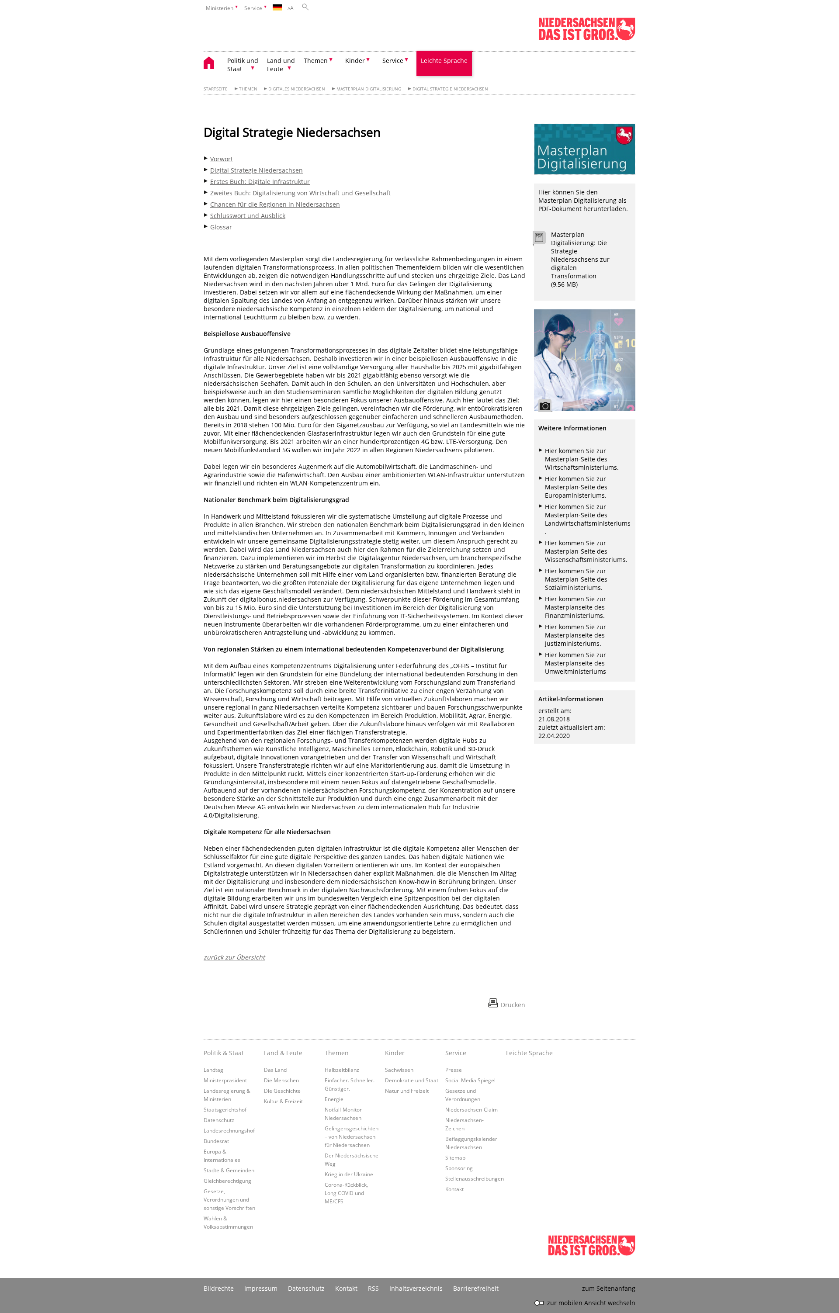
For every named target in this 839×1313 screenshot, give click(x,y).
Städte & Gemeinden (229, 1170)
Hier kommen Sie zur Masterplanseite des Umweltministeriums (575, 663)
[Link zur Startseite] (586, 39)
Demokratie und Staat (411, 1080)
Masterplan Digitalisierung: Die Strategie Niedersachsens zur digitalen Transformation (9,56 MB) (580, 259)
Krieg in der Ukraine (349, 1174)
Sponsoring (459, 1167)
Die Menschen (281, 1080)
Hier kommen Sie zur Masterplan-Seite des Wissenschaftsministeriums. (586, 551)
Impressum (260, 1288)
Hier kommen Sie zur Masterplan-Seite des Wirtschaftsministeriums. (582, 459)
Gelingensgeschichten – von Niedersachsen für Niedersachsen (351, 1136)
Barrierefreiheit (476, 1288)
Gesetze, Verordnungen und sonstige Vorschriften (229, 1199)
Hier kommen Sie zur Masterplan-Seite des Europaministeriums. (576, 487)
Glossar (221, 227)
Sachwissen (399, 1069)
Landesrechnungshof (229, 1130)
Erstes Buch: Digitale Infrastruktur (260, 181)
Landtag (213, 1069)
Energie (334, 1098)
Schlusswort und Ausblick (247, 215)
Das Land (275, 1069)
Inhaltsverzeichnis (416, 1288)
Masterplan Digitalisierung (368, 89)
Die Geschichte (282, 1090)
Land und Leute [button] (281, 64)
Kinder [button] (355, 60)
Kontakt (454, 1188)
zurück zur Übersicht (234, 957)
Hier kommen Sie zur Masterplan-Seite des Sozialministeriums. (576, 579)
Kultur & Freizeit (283, 1101)
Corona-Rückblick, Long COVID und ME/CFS (346, 1193)
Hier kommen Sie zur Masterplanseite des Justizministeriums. (575, 635)
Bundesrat (216, 1140)
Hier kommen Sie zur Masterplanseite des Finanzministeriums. (575, 607)
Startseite (216, 89)
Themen (248, 89)
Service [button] (392, 60)
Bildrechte (219, 1288)
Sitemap (455, 1157)
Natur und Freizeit (407, 1090)
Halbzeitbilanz (342, 1069)
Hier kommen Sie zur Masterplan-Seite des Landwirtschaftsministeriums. (588, 519)
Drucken (513, 1005)
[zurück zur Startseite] (213, 64)
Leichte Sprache (444, 60)
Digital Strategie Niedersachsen (450, 89)
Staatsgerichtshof (225, 1109)
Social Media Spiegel (470, 1080)
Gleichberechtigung (227, 1180)
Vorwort (221, 159)
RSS (373, 1288)
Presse (453, 1069)
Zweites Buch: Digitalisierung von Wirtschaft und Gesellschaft (300, 193)
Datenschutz (219, 1119)
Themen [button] (316, 60)
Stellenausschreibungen (474, 1178)
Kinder (395, 1053)
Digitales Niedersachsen (296, 89)
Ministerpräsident (225, 1080)
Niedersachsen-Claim (471, 1109)
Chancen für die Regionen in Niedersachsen (275, 204)
